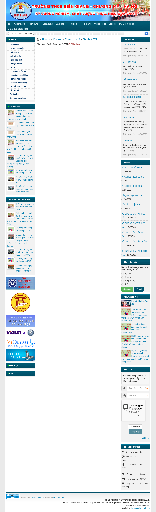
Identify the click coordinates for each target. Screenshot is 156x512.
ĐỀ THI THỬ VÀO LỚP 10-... (134, 167)
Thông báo (14, 52)
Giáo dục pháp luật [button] (18, 29)
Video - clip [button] (100, 24)
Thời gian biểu (16, 64)
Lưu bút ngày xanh (18, 86)
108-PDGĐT (128, 140)
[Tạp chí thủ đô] (20, 355)
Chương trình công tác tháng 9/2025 (24, 229)
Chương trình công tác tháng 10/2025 (24, 259)
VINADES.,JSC (58, 497)
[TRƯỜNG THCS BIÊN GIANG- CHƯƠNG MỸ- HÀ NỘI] (19, 10)
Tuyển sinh (14, 45)
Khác (126, 284)
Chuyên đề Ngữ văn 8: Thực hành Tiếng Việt (24, 180)
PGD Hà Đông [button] (126, 24)
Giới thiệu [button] (19, 24)
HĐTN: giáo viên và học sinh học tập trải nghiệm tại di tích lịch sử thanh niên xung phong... (134, 341)
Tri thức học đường (18, 79)
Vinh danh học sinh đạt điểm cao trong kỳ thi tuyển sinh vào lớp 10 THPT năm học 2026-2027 (20, 146)
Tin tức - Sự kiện (17, 48)
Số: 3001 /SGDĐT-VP (132, 79)
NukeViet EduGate (37, 497)
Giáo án (68, 39)
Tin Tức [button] (34, 24)
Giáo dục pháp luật (18, 98)
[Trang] (38, 39)
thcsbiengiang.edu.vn (140, 508)
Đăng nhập (135, 431)
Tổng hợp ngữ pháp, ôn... (132, 195)
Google (127, 277)
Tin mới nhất (15, 106)
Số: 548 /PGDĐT (130, 62)
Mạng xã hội (129, 280)
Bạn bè (127, 273)
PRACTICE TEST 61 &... (132, 186)
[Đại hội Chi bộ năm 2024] (126, 303)
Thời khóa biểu (16, 60)
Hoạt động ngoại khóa (19, 75)
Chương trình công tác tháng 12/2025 (24, 171)
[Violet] (20, 333)
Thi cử (12, 67)
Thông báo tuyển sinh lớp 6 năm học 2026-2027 (20, 134)
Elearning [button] (48, 24)
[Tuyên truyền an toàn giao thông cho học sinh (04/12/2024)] (126, 326)
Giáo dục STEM (90, 39)
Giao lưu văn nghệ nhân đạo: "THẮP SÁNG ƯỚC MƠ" (24, 268)
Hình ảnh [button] (86, 24)
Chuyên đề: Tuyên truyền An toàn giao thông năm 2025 (24, 189)
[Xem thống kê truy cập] (13, 496)
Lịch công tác (15, 56)
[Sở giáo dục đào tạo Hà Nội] (20, 302)
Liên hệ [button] (113, 24)
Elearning (46, 39)
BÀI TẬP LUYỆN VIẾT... (132, 205)
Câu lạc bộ (14, 90)
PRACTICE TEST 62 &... (132, 177)
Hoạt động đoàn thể (18, 71)
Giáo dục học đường (18, 83)
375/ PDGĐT (128, 117)
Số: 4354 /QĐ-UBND (132, 97)
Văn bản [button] (60, 24)
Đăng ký (145, 438)
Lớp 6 (77, 39)
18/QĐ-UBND (129, 44)
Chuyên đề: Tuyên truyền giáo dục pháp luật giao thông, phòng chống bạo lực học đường (20, 161)
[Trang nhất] (9, 23)
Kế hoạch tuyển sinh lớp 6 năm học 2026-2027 (20, 125)
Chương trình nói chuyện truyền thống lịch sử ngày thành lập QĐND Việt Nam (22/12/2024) (134, 315)
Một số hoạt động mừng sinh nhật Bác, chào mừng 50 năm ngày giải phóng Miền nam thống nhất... (135, 356)
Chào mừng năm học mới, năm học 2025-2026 (25, 207)
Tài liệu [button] (73, 24)
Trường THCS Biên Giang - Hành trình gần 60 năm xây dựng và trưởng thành (20, 115)
